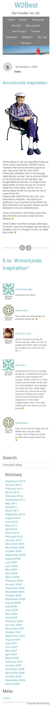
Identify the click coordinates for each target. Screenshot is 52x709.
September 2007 (15, 635)
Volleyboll (11, 37)
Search (10, 457)
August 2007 (13, 639)
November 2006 (15, 672)
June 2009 (11, 566)
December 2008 (15, 588)
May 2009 (11, 569)
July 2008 (11, 606)
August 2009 (13, 558)
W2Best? (27, 37)
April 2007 (11, 654)
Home (11, 19)
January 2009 (13, 584)
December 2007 (15, 628)
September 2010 (15, 514)
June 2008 (11, 610)
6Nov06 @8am (8, 341)
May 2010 (11, 525)
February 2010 (14, 536)
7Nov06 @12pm (8, 373)
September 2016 (15, 481)
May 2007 (11, 650)
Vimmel (35, 31)
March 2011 (12, 510)
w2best (18, 310)
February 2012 (14, 496)
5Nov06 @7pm (8, 318)
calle (17, 365)
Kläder (17, 71)
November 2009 (15, 547)
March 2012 (12, 492)
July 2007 (11, 643)
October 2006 (13, 676)
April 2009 (11, 573)
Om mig (42, 37)
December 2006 (15, 669)
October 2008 (13, 595)
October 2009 (13, 551)
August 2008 (13, 602)
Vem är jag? (19, 31)
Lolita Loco (20, 333)
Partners (26, 43)
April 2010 (11, 529)
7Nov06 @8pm (8, 430)
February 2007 (14, 661)
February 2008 (14, 621)
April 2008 (11, 617)
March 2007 (12, 658)
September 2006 (15, 680)
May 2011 (11, 503)
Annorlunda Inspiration (25, 82)
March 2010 (12, 532)
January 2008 (13, 625)
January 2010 (13, 540)
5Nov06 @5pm (8, 297)
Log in (6, 698)
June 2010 (11, 521)
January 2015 (13, 485)
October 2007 (13, 632)
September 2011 (15, 499)
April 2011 (11, 507)
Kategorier (38, 19)
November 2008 (15, 591)
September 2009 (15, 555)
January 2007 (13, 665)
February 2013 (14, 488)
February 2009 (14, 580)
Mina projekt (33, 25)
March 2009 (12, 577)
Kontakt (16, 25)
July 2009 (11, 562)
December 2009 (15, 543)
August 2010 (13, 518)
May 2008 (11, 613)
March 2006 (12, 683)
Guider (23, 19)
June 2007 (11, 647)
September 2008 (15, 599)
